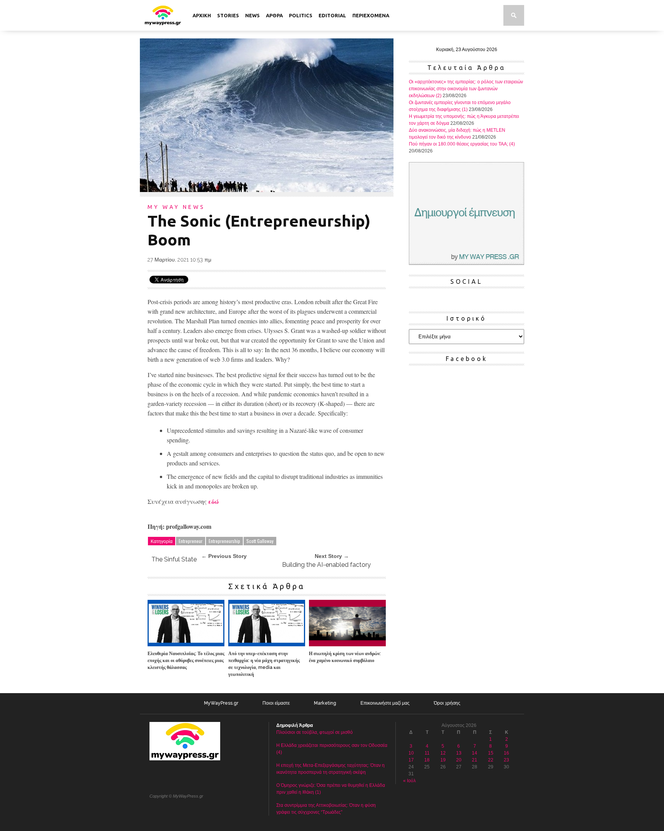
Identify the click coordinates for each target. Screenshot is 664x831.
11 (427, 753)
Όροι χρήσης (447, 703)
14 (474, 753)
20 (458, 760)
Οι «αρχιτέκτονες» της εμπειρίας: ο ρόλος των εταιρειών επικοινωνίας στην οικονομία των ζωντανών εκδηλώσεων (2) (466, 88)
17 (411, 760)
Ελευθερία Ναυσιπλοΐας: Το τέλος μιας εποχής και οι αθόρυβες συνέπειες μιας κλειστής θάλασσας (186, 660)
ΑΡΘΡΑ (274, 15)
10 (411, 753)
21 (474, 760)
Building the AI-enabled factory (326, 564)
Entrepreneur (191, 541)
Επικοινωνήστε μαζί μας (385, 703)
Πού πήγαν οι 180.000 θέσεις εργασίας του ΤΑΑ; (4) (462, 144)
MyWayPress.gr (221, 703)
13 (458, 753)
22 (490, 760)
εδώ (213, 501)
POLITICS (300, 15)
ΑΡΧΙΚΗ (202, 15)
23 (506, 760)
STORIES (228, 15)
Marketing (325, 703)
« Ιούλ (409, 780)
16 (506, 753)
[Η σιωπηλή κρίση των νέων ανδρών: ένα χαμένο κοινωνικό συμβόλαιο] (347, 644)
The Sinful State (174, 559)
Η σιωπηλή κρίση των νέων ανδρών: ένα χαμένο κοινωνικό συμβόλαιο (345, 657)
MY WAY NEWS (176, 207)
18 (427, 760)
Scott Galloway (260, 541)
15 (490, 753)
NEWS (252, 15)
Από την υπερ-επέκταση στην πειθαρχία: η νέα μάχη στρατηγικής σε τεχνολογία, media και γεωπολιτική (264, 664)
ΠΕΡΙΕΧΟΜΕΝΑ (370, 15)
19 (443, 760)
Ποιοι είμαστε (276, 703)
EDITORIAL (332, 15)
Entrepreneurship (224, 541)
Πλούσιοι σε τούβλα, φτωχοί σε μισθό (314, 732)
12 (443, 753)
